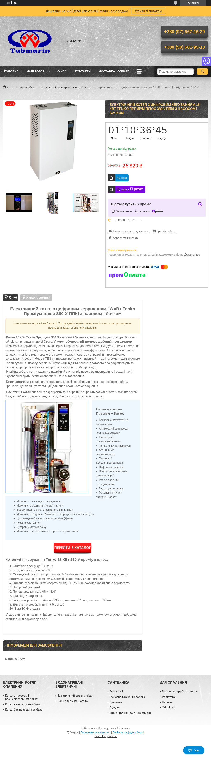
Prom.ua (125, 728)
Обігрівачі (168, 707)
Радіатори (169, 696)
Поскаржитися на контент (95, 732)
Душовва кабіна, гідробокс (127, 696)
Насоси (167, 702)
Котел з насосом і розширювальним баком (21, 697)
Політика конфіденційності (128, 732)
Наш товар (36, 71)
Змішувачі (116, 691)
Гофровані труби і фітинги (179, 691)
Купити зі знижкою (148, 11)
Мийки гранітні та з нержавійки (130, 712)
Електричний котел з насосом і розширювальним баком (52, 87)
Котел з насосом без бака (22, 704)
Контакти (83, 71)
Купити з (123, 189)
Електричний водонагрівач (75, 695)
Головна (11, 71)
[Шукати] (202, 71)
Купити (122, 178)
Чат (196, 750)
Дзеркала (116, 702)
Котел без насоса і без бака (23, 709)
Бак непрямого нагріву (72, 701)
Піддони (115, 707)
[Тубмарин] (30, 41)
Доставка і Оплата (114, 71)
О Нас (62, 71)
